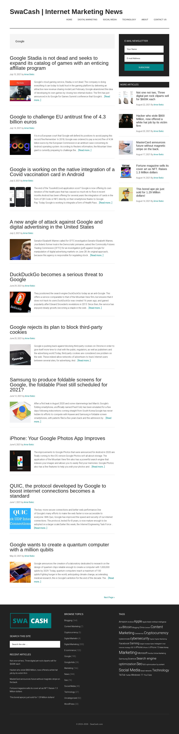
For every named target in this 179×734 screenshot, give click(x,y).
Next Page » (109, 597)
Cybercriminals (124, 639)
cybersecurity (139, 638)
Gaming (134, 643)
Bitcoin (127, 627)
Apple (138, 621)
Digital (152, 639)
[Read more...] (84, 150)
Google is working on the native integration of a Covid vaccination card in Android (62, 171)
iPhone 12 (146, 647)
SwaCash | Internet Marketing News (66, 11)
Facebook (124, 643)
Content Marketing (72, 626)
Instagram (158, 644)
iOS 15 (133, 647)
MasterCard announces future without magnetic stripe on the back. (150, 146)
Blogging (68, 620)
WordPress (69, 704)
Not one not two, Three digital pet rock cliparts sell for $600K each (152, 96)
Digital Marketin (71, 638)
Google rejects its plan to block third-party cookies (56, 329)
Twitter (128, 675)
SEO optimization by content (153, 664)
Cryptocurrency (71, 632)
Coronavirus (139, 634)
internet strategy (124, 647)
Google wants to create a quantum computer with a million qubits (59, 547)
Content (147, 628)
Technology (69, 692)
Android (131, 622)
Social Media (70, 686)
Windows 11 (137, 675)
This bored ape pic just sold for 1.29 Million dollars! (150, 192)
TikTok (122, 675)
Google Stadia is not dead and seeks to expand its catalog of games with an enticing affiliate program (59, 63)
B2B (120, 628)
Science (132, 658)
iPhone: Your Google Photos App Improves (57, 438)
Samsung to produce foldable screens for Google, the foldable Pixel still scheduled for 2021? (58, 385)
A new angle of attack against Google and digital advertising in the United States (56, 224)
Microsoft (142, 653)
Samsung (123, 659)
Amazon (123, 621)
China (141, 627)
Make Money (164, 647)
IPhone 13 (154, 647)
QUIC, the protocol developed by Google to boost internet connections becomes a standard (58, 491)
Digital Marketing (71, 644)
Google (67, 656)
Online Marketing (159, 653)
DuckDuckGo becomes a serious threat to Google (56, 277)
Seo (66, 680)
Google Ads (69, 662)
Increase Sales (149, 644)
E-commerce (70, 650)
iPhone (139, 647)
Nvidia (150, 653)
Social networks (146, 671)
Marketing (68, 668)
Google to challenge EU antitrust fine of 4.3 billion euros (58, 119)
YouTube (148, 675)
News (66, 674)
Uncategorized (70, 698)
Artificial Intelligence (159, 622)
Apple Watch (147, 622)
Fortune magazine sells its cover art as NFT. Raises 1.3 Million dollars (152, 169)
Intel (163, 644)
